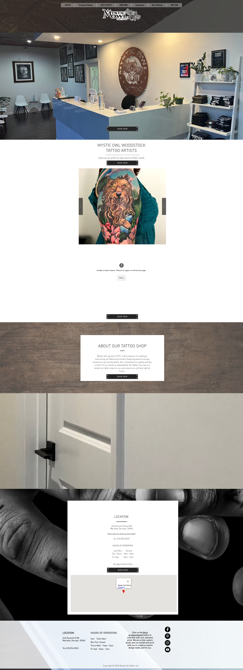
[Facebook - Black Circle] (167, 629)
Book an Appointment (138, 634)
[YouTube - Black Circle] (167, 649)
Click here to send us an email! (122, 534)
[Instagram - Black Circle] (167, 643)
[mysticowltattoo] (121, 14)
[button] (122, 206)
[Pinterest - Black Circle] (167, 636)
